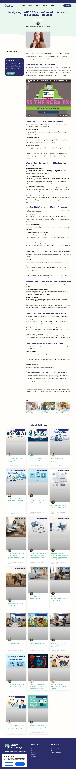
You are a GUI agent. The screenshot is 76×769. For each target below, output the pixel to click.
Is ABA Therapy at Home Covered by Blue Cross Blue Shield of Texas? (59, 644)
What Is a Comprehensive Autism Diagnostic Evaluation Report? (16, 459)
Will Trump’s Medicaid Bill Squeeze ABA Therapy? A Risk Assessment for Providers (38, 686)
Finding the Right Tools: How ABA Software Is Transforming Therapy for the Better (38, 726)
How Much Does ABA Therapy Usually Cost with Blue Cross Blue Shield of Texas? (38, 500)
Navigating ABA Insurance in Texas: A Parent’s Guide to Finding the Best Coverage (59, 507)
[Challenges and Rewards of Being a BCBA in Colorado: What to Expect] (63, 406)
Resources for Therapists (38, 19)
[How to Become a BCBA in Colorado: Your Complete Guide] (33, 406)
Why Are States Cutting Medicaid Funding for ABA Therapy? (58, 686)
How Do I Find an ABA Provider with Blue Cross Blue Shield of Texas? (59, 598)
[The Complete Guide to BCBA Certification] (48, 406)
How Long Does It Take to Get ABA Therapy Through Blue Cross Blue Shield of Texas (38, 555)
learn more (20, 760)
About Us (24, 5)
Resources (45, 5)
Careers (52, 5)
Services (30, 5)
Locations (37, 5)
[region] (14, 760)
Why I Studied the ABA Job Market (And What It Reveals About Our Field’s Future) (15, 726)
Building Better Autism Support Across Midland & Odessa (58, 459)
